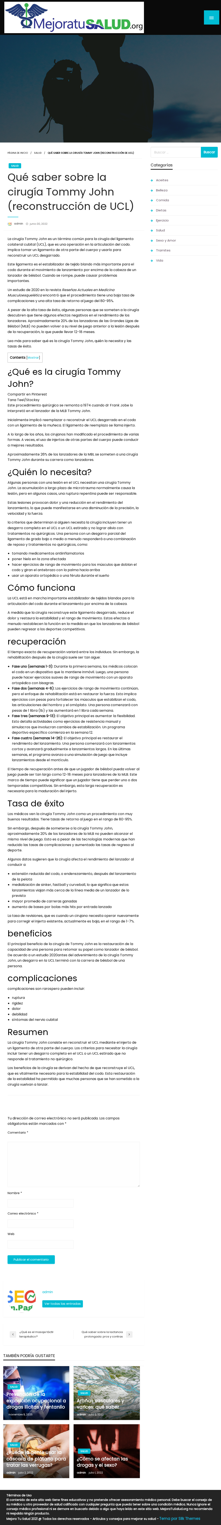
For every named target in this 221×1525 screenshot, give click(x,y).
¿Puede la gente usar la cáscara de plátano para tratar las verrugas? (36, 1458)
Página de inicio (18, 153)
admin (19, 224)
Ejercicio (162, 220)
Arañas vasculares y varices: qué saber (100, 1404)
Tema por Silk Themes (179, 1518)
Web (11, 1234)
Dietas (161, 210)
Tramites (163, 250)
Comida (162, 200)
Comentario (18, 1132)
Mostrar (33, 358)
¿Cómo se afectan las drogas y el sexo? (102, 1462)
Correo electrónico (23, 1213)
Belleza (161, 190)
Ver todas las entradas (62, 1304)
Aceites (162, 180)
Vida (159, 260)
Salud (37, 153)
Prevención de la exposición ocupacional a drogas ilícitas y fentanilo (36, 1400)
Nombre (15, 1193)
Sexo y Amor (166, 240)
